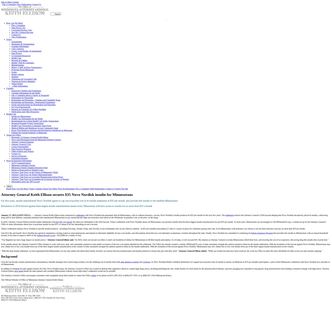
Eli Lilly (59, 222)
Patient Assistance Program (262, 233)
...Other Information (19, 86)
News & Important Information (19, 161)
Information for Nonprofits (22, 98)
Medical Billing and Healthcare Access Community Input (34, 128)
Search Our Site (121, 189)
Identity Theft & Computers (22, 63)
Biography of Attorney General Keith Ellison (29, 137)
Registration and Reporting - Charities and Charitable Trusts (35, 100)
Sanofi (69, 222)
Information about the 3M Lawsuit (25, 182)
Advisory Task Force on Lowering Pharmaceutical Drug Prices (37, 177)
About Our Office (13, 135)
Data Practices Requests (21, 149)
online (93, 275)
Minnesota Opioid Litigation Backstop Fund (29, 168)
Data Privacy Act (18, 28)
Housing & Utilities (19, 60)
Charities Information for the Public (25, 93)
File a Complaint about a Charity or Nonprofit (30, 95)
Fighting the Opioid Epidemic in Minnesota (29, 133)
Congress (146, 262)
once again (18, 271)
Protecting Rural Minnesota (22, 70)
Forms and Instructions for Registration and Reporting (33, 105)
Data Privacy (16, 53)
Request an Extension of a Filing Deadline (28, 109)
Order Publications (97, 189)
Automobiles (16, 42)
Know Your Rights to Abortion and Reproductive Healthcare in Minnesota (41, 130)
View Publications (23, 4)
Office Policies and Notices (22, 151)
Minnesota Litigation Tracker (23, 165)
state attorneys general (130, 262)
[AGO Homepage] (25, 14)
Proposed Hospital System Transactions (27, 123)
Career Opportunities (20, 147)
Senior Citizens (17, 74)
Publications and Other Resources (25, 112)
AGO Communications (20, 163)
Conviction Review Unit (21, 30)
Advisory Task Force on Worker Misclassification (31, 175)
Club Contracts (17, 49)
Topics (9, 39)
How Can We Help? (14, 23)
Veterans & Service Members (23, 81)
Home (8, 189)
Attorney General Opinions (22, 142)
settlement (80, 215)
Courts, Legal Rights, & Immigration (26, 51)
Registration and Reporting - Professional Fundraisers (33, 102)
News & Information (66, 189)
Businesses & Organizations (22, 44)
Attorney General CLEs (21, 144)
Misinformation (17, 65)
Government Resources (21, 56)
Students (14, 77)
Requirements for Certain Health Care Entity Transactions (35, 121)
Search (57, 14)
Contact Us (36, 4)
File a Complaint (9, 4)
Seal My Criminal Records (22, 32)
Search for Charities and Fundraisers (26, 91)
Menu (9, 186)
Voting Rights (17, 84)
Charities (9, 88)
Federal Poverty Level (46, 235)
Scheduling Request (19, 158)
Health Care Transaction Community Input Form (31, 126)
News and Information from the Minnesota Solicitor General (36, 140)
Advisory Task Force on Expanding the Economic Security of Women (40, 179)
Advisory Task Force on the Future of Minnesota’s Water (34, 172)
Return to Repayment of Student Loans (27, 170)
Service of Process (18, 156)
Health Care (16, 58)
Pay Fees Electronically (21, 107)
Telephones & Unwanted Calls (24, 79)
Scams (14, 72)
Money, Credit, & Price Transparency (26, 67)
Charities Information (20, 46)
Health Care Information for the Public (27, 119)
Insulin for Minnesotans (21, 116)
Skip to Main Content (10, 2)
